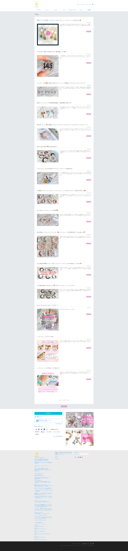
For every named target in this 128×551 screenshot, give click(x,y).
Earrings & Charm (72, 9)
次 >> (68, 400)
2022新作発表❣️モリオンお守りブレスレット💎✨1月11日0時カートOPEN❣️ (59, 263)
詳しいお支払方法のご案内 (58, 436)
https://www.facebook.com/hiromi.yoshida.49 (40, 539)
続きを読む (88, 31)
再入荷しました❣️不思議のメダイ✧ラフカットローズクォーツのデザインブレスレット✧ (62, 124)
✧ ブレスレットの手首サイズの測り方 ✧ (48, 368)
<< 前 (59, 400)
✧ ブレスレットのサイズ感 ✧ (45, 336)
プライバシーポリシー (78, 543)
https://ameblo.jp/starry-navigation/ (39, 526)
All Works (39, 9)
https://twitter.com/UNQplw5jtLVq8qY (39, 531)
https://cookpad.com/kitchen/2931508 (39, 537)
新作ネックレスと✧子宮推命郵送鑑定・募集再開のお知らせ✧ (54, 102)
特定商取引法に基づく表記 (85, 543)
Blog (87, 4)
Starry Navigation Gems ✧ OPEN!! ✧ (47, 305)
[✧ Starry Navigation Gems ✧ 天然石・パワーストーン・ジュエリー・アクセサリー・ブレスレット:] (80, 438)
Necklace (55, 9)
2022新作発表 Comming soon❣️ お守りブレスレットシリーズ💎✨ (56, 285)
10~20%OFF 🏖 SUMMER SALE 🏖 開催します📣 (51, 51)
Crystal (80, 9)
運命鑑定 (89, 9)
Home (78, 4)
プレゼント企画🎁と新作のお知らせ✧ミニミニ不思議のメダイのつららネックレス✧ (61, 83)
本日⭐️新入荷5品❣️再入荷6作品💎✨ (47, 146)
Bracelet (47, 9)
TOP (72, 543)
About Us (83, 4)
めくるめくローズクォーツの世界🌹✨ (48, 210)
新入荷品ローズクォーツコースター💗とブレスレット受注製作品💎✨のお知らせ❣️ (61, 232)
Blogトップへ (64, 406)
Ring (64, 9)
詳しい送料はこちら (59, 423)
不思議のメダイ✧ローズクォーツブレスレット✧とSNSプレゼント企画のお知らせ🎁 (61, 190)
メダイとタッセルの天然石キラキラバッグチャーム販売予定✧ (55, 168)
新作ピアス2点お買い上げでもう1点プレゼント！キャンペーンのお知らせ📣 (59, 20)
